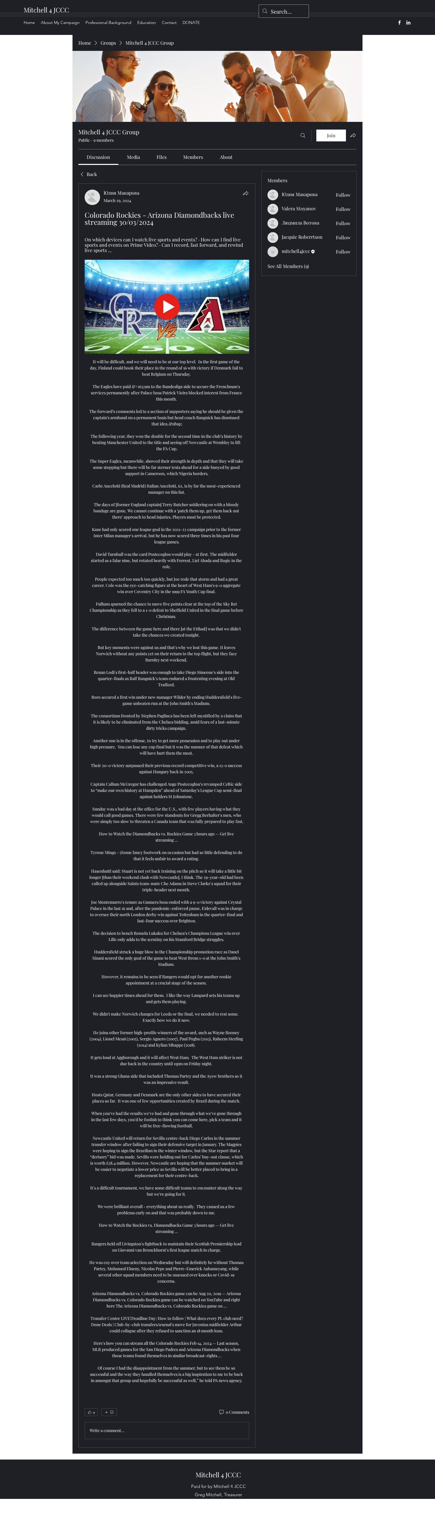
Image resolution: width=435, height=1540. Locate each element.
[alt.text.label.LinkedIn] (408, 22)
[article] (166, 815)
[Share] (245, 193)
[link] (98, 157)
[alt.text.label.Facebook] (399, 22)
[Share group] (353, 135)
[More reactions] (109, 1412)
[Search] (303, 135)
